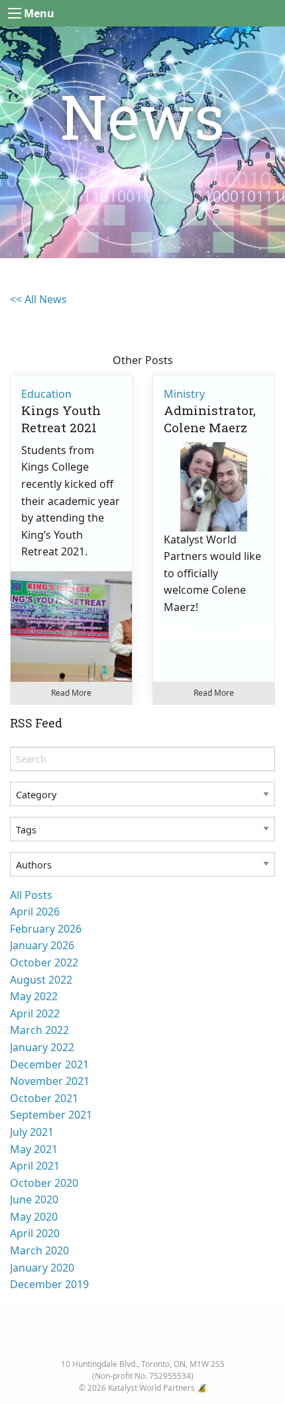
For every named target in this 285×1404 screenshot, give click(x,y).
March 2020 (39, 1250)
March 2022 (39, 1030)
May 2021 (34, 1149)
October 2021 (44, 1098)
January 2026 (42, 945)
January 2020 (42, 1267)
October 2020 (44, 1183)
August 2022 (41, 979)
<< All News (38, 299)
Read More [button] (71, 692)
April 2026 (35, 911)
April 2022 (35, 1013)
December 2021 (49, 1064)
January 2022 (42, 1047)
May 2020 (34, 1216)
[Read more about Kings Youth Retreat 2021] (71, 631)
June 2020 (34, 1199)
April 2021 (35, 1165)
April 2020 (35, 1233)
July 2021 (32, 1132)
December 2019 (49, 1284)
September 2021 (51, 1114)
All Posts (31, 895)
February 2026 (46, 928)
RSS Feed (36, 723)
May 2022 (34, 996)
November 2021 (49, 1081)
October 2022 (44, 962)
